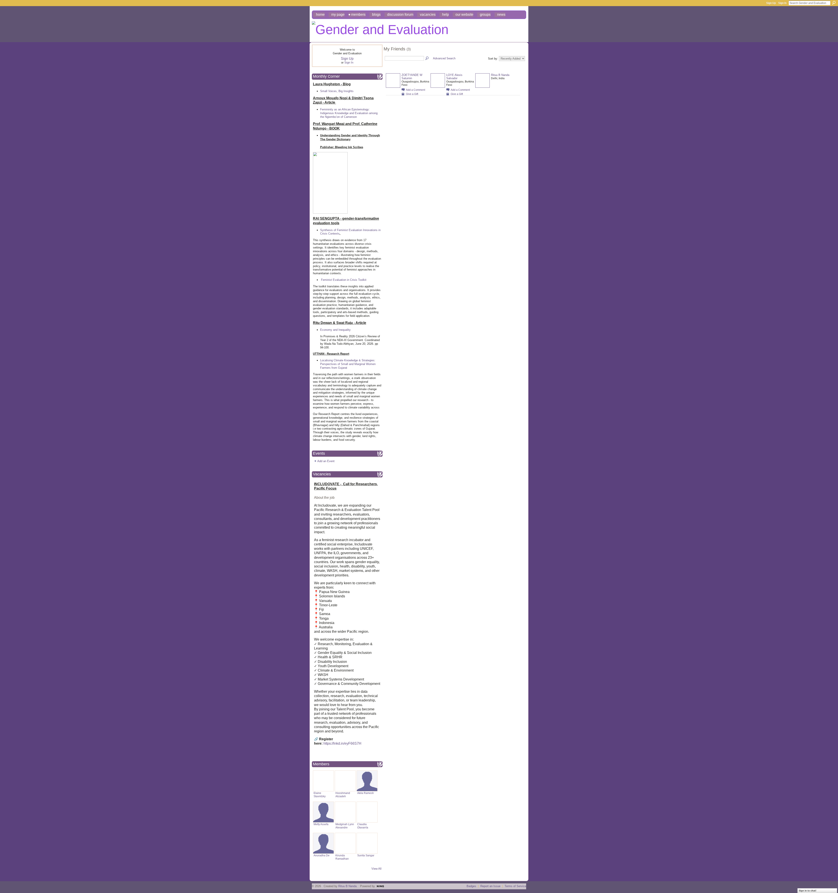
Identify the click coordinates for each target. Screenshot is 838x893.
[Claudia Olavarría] (367, 812)
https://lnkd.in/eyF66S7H (342, 743)
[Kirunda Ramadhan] (345, 843)
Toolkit (362, 279)
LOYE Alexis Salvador (454, 76)
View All (376, 868)
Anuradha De (322, 855)
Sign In (782, 3)
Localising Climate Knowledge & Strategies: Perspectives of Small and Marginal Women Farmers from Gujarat (348, 364)
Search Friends (427, 58)
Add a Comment (415, 89)
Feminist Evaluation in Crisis (339, 279)
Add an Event (326, 461)
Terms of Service (515, 886)
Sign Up (771, 3)
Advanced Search (444, 58)
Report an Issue (490, 886)
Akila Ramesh (365, 793)
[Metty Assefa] (323, 812)
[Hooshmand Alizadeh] (345, 780)
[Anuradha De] (323, 843)
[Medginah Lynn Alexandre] (345, 812)
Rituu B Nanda (500, 75)
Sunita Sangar (365, 855)
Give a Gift (412, 94)
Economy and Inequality (335, 329)
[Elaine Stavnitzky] (323, 780)
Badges (471, 886)
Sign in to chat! (807, 890)
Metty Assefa (321, 824)
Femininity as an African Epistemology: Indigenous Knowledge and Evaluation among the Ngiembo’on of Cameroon (349, 113)
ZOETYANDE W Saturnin (412, 76)
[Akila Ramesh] (367, 780)
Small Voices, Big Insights (337, 91)
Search (834, 3)
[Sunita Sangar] (367, 843)
